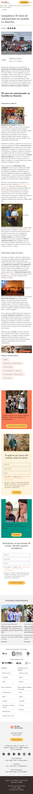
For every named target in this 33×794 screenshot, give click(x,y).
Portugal (21, 705)
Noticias (4, 701)
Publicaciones (6, 711)
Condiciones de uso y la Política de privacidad (17, 478)
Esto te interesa (6, 687)
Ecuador (27, 229)
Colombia (22, 701)
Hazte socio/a (6, 673)
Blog (3, 697)
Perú (20, 692)
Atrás (5, 9)
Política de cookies (16, 789)
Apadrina (5, 677)
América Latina (23, 673)
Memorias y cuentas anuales (8, 706)
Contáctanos (16, 740)
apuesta (9, 274)
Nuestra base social (8, 716)
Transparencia (6, 692)
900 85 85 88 (16, 735)
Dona (4, 682)
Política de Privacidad (16, 786)
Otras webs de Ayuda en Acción (24, 688)
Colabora (4, 668)
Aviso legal (16, 787)
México (21, 697)
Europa (21, 682)
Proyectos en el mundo (22, 669)
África (20, 677)
